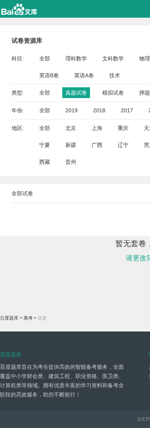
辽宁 (123, 145)
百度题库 (9, 318)
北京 (70, 128)
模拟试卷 (113, 93)
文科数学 (113, 58)
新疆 (70, 145)
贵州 (70, 162)
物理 (144, 58)
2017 (127, 110)
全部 (44, 58)
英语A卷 (84, 75)
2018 (99, 110)
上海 (97, 128)
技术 (114, 75)
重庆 (123, 128)
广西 (97, 145)
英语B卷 (49, 75)
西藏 (44, 162)
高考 (28, 318)
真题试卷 (76, 93)
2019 (71, 110)
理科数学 (76, 58)
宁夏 (44, 145)
